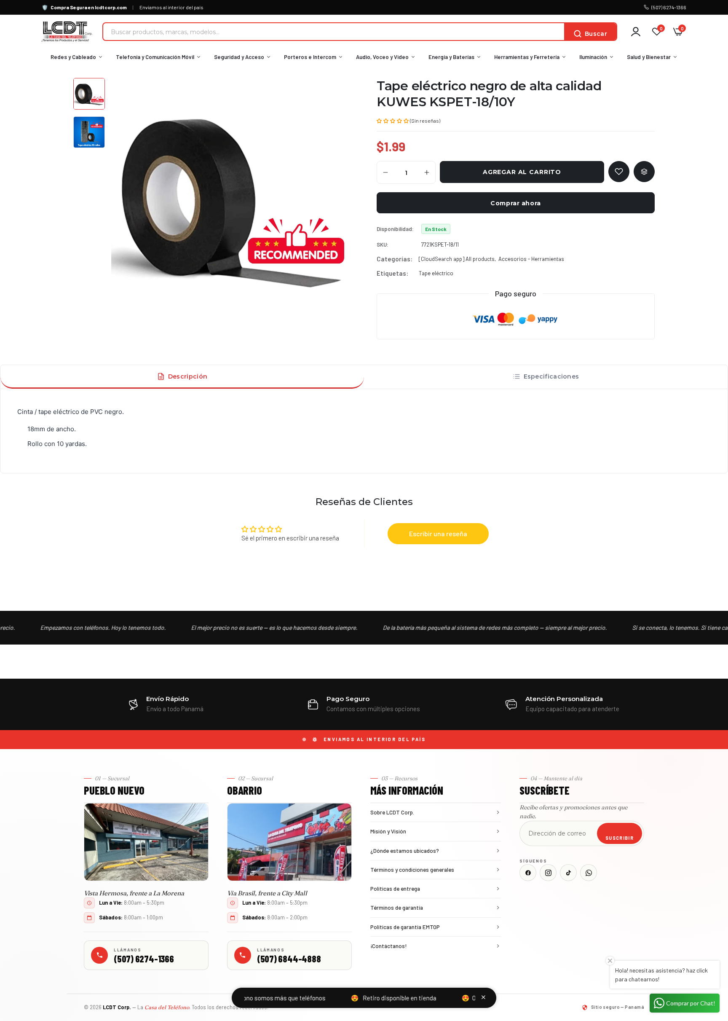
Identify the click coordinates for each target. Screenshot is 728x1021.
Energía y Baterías (451, 57)
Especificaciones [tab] (551, 376)
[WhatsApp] (588, 872)
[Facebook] (527, 872)
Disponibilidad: (395, 229)
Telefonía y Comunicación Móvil (155, 57)
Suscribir (619, 838)
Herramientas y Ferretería (526, 57)
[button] (393, 120)
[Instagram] (548, 872)
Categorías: (394, 259)
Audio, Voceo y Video (382, 57)
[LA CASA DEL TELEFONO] (67, 31)
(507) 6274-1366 (668, 7)
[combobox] (333, 31)
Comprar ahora (515, 203)
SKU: (382, 244)
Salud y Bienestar (649, 57)
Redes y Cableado (73, 57)
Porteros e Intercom (310, 57)
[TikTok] (568, 872)
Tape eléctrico (436, 273)
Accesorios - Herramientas (531, 258)
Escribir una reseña (438, 533)
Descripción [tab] (187, 376)
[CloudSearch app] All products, (457, 258)
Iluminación (593, 57)
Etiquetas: (392, 273)
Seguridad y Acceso (239, 57)
